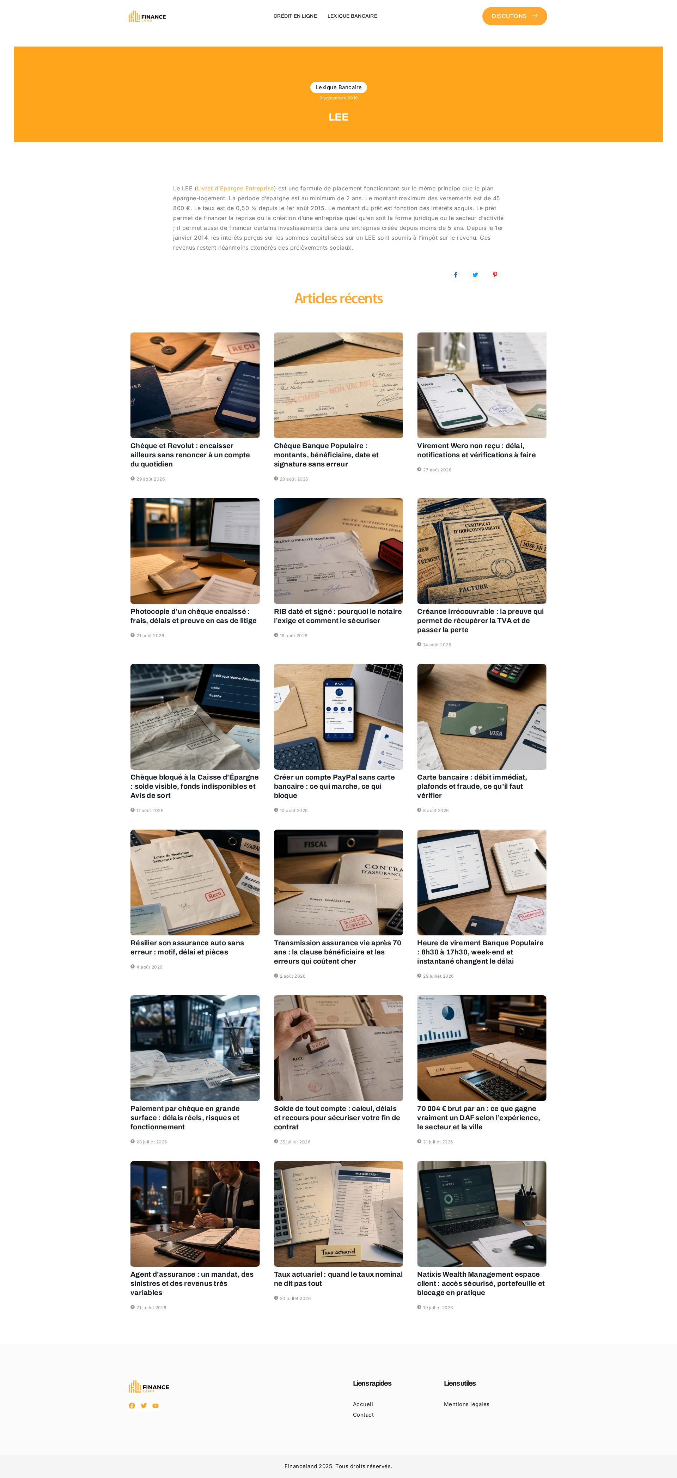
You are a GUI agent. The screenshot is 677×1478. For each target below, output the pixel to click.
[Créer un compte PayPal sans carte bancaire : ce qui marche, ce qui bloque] (338, 717)
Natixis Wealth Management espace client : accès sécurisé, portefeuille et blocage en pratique (481, 1283)
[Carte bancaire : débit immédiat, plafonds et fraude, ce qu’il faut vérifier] (482, 717)
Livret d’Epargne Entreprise (235, 188)
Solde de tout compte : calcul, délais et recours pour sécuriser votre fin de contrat (337, 1118)
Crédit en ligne (295, 16)
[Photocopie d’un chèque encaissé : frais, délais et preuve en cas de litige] (195, 551)
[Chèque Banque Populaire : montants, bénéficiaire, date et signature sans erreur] (338, 385)
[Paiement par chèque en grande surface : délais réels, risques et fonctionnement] (195, 1048)
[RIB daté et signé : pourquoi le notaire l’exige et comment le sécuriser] (338, 551)
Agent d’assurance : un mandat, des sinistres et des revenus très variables (192, 1283)
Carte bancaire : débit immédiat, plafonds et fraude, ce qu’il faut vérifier (472, 786)
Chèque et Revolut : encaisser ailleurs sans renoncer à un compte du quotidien (190, 455)
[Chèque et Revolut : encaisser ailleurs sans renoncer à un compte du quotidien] (195, 385)
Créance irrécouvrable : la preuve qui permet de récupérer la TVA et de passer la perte (480, 620)
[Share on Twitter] (476, 274)
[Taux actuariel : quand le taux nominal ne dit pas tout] (338, 1214)
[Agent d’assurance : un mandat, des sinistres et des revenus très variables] (195, 1214)
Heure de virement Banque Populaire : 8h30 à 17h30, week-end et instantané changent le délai (480, 952)
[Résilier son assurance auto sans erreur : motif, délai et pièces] (195, 882)
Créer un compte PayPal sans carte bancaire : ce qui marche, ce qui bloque (334, 786)
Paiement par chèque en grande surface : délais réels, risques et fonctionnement (185, 1118)
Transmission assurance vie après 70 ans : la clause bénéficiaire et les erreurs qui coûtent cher (338, 952)
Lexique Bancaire (352, 16)
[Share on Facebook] (456, 274)
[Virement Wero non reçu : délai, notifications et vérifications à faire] (482, 385)
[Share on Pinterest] (495, 274)
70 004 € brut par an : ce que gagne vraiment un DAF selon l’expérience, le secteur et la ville (478, 1118)
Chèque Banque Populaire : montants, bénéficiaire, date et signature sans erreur (326, 455)
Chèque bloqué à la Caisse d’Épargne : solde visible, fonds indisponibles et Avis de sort (194, 786)
